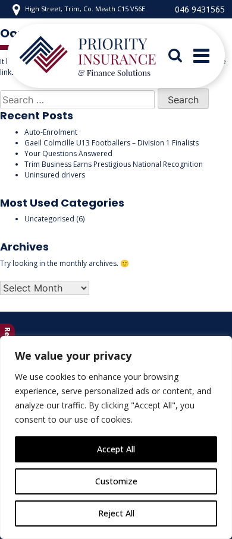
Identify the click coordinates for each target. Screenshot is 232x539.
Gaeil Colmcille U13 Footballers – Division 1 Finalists (111, 143)
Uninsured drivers (54, 175)
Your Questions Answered (68, 153)
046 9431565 (200, 9)
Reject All (116, 513)
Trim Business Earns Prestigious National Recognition (113, 164)
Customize (116, 481)
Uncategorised (49, 219)
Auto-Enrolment (50, 132)
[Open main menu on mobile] (201, 56)
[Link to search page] (181, 56)
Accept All (116, 449)
